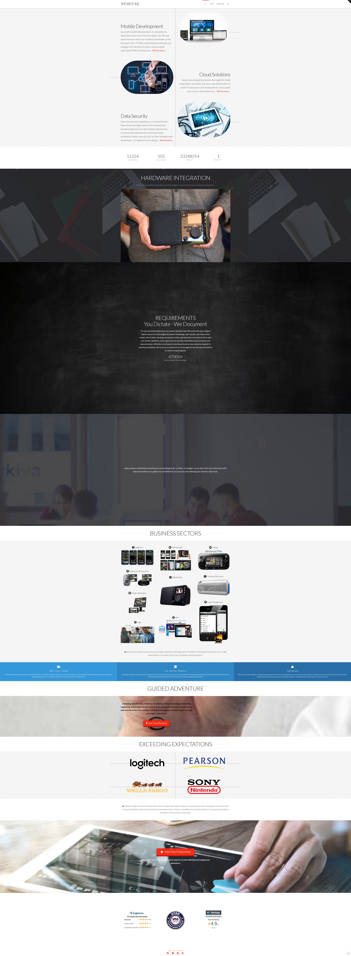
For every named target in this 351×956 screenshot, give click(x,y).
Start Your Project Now (178, 851)
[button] (349, 1)
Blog (174, 950)
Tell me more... (159, 50)
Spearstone (130, 3)
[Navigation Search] (228, 4)
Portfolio (180, 950)
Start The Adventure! (157, 723)
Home (169, 950)
